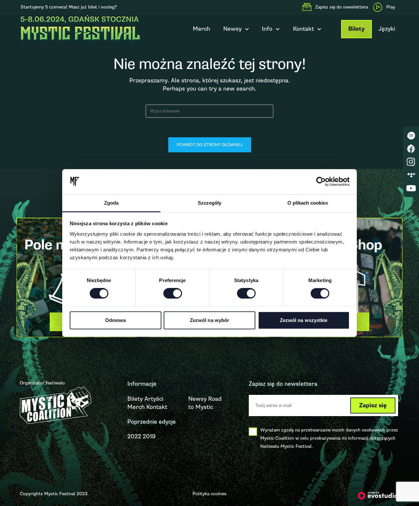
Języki (386, 28)
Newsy (232, 28)
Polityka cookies (209, 494)
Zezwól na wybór (209, 320)
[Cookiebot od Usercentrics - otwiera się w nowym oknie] (321, 182)
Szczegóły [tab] (209, 203)
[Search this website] (209, 110)
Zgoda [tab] (111, 203)
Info (267, 28)
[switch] (172, 293)
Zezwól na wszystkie (304, 320)
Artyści (153, 398)
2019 (149, 436)
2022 (134, 436)
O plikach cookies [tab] (307, 203)
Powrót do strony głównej (210, 144)
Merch (201, 28)
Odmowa (115, 320)
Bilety (356, 29)
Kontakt (156, 407)
